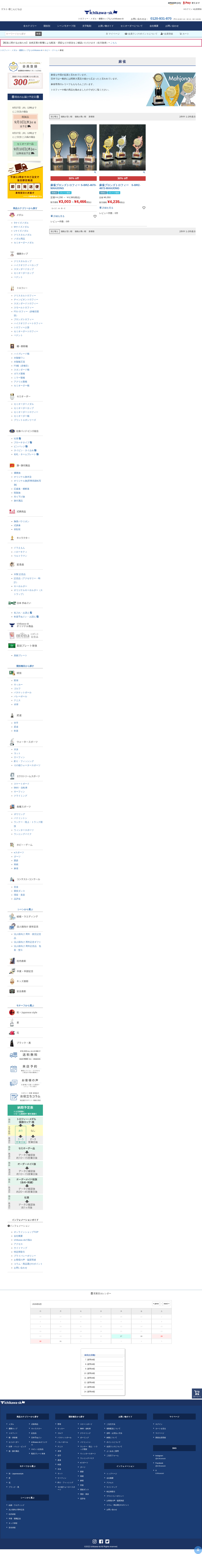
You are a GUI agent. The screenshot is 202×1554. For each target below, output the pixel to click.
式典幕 (17, 525)
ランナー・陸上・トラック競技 (89, 1447)
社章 (16, 438)
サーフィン (19, 757)
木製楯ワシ (19, 358)
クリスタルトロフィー (25, 295)
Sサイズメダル (21, 222)
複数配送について (113, 1428)
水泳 (16, 749)
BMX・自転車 (20, 787)
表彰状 (17, 529)
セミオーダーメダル (24, 242)
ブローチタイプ (22, 442)
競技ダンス (19, 891)
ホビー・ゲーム (51, 50)
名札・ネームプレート (25, 454)
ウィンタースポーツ (24, 830)
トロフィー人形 (21, 327)
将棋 (16, 864)
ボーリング (84, 1437)
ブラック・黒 (14, 1487)
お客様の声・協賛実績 (25, 1259)
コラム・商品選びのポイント (28, 1264)
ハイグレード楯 (21, 353)
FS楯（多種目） (22, 365)
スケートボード (21, 783)
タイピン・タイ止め (24, 450)
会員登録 (198, 9)
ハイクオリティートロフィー (28, 323)
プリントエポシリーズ (25, 420)
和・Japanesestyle (16, 1473)
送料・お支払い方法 (114, 1433)
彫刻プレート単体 (38, 1453)
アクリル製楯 (20, 381)
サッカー (18, 684)
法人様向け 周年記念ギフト (27, 942)
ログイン (188, 9)
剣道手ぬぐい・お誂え (25, 616)
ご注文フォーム (113, 1455)
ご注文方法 (111, 1424)
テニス (17, 700)
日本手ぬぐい (36, 1437)
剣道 (16, 730)
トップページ (112, 1473)
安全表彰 (12, 1527)
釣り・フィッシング (24, 761)
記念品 (33, 1433)
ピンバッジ (20, 446)
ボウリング (19, 814)
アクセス (18, 1244)
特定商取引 (19, 1252)
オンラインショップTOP (26, 1232)
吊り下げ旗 (19, 496)
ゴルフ (17, 688)
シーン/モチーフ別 (66, 26)
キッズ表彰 (13, 1523)
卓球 (16, 704)
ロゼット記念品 (37, 1449)
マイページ (114, 33)
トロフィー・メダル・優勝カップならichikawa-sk (21, 50)
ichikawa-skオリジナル (39, 1443)
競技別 (47, 26)
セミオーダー (14, 1442)
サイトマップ (20, 1248)
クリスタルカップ (23, 261)
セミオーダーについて (132, 26)
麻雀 (16, 868)
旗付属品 (18, 500)
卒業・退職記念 (15, 1518)
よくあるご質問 (113, 1451)
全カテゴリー (30, 26)
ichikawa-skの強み (23, 1240)
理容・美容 (19, 895)
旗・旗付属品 (14, 1451)
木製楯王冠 (19, 361)
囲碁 (16, 860)
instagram (160, 1457)
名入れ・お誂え (22, 612)
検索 (38, 33)
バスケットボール (23, 692)
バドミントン (20, 818)
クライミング (20, 795)
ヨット (17, 753)
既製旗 (17, 492)
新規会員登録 (160, 1437)
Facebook (160, 1464)
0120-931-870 (161, 18)
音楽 (16, 887)
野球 (16, 680)
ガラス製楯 (19, 373)
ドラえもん (19, 547)
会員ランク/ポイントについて (142, 33)
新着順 (91, 117)
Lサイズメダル (21, 230)
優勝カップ (13, 1428)
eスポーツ (19, 852)
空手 (16, 723)
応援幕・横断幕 (21, 489)
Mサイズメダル (21, 227)
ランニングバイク (23, 834)
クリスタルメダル (23, 234)
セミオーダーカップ (24, 273)
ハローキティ (20, 552)
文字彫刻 (86, 26)
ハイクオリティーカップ (26, 265)
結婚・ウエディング (16, 1505)
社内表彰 (12, 1514)
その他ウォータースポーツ (27, 765)
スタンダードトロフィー (26, 303)
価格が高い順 (80, 117)
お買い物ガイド (106, 26)
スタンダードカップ (24, 269)
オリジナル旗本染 (23, 477)
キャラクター (36, 1428)
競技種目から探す (25, 666)
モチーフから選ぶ (25, 1005)
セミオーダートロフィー (26, 331)
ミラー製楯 (19, 377)
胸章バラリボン (21, 521)
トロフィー (13, 1433)
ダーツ (17, 856)
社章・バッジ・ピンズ (17, 1446)
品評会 (17, 899)
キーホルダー (20, 586)
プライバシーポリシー (25, 1256)
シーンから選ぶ (25, 909)
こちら (113, 42)
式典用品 (34, 1424)
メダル (11, 1424)
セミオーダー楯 (21, 385)
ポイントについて (113, 1442)
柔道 (16, 727)
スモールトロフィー (24, 307)
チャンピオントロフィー (26, 299)
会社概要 (154, 26)
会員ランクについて (114, 1446)
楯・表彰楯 (13, 1437)
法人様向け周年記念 (16, 1509)
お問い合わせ (172, 26)
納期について (112, 1437)
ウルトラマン (20, 556)
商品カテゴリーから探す (25, 208)
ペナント (18, 277)
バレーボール (20, 696)
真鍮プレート (20, 655)
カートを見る (160, 1428)
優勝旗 (17, 473)
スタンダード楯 (21, 369)
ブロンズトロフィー (24, 319)
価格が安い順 (66, 117)
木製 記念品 (20, 574)
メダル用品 (19, 238)
